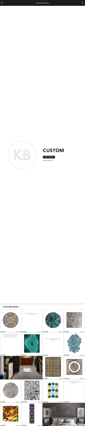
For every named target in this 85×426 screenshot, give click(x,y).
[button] (48, 160)
